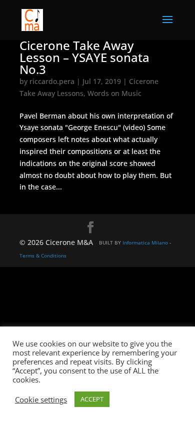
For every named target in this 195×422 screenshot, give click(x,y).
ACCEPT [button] (92, 399)
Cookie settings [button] (41, 399)
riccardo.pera (52, 81)
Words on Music (115, 93)
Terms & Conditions (43, 255)
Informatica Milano (145, 242)
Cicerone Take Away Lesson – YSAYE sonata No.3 (85, 57)
